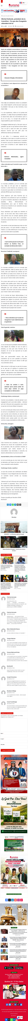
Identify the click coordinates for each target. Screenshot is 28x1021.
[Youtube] (12, 1005)
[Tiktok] (18, 1005)
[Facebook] (6, 1019)
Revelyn (3, 26)
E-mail (2, 738)
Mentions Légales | (9, 974)
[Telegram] (15, 505)
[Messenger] (10, 505)
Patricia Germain (11, 597)
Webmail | (14, 975)
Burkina (11, 15)
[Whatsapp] (11, 1019)
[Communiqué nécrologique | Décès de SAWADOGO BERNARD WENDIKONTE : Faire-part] (4, 951)
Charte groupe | (16, 974)
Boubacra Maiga (11, 691)
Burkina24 (10, 666)
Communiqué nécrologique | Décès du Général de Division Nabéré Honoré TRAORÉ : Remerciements (18, 938)
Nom (2, 733)
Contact (21, 974)
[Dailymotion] (21, 1005)
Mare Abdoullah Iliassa (13, 629)
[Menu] (1, 6)
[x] (10, 1005)
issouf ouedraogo (12, 702)
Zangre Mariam (11, 638)
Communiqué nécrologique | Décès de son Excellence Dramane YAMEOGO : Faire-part (18, 945)
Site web (2, 744)
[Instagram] (16, 1019)
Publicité (9, 975)
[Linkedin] (14, 1019)
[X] (9, 1019)
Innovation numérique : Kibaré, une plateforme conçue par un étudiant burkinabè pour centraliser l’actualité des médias (7, 586)
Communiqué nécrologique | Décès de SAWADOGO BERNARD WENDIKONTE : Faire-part (18, 951)
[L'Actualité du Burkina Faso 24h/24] (14, 5)
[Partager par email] (18, 505)
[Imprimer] (20, 505)
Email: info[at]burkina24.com (14, 977)
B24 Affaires (13, 1015)
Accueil (3, 15)
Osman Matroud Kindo (13, 652)
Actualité (8, 15)
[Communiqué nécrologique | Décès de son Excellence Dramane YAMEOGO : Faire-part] (4, 945)
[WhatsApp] (13, 505)
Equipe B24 (18, 975)
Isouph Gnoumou (12, 677)
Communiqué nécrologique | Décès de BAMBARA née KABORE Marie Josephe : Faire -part (18, 957)
